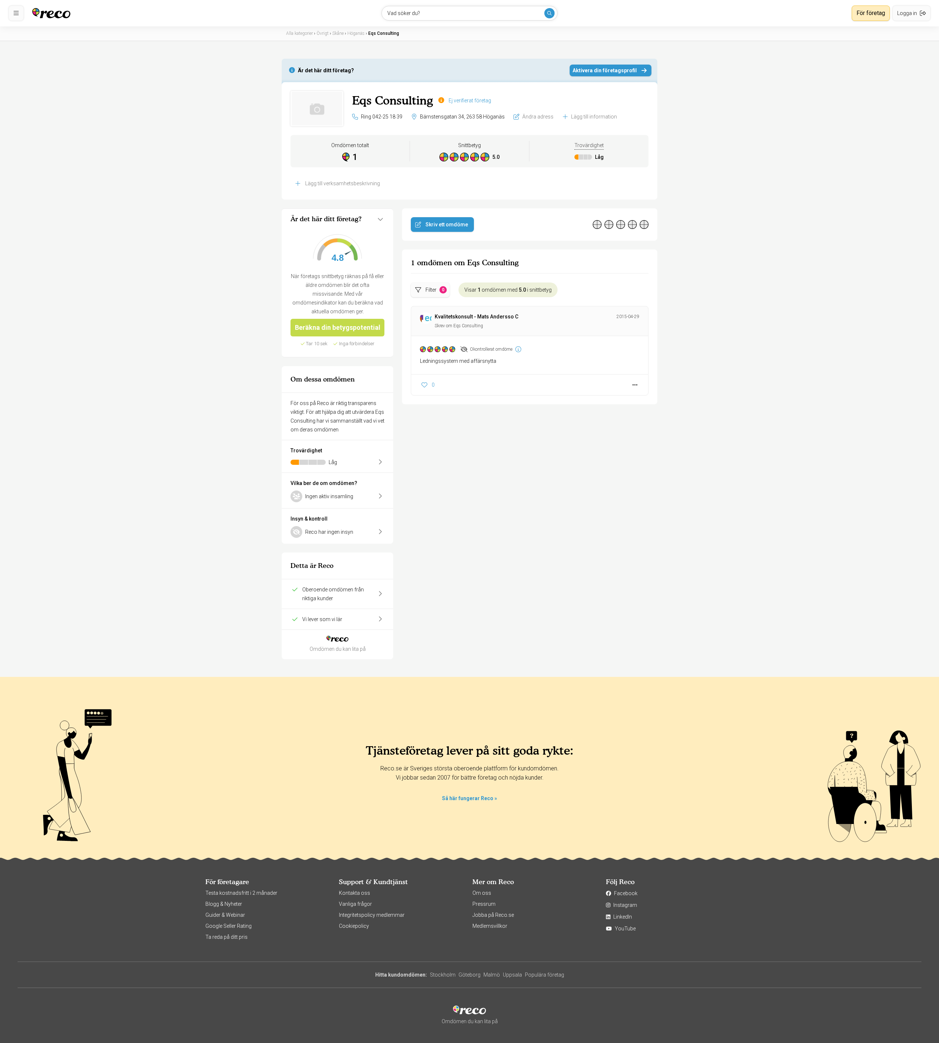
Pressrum (484, 904)
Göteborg (469, 975)
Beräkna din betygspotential (337, 327)
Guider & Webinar (225, 915)
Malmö (491, 975)
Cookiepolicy (354, 926)
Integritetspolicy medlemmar (372, 915)
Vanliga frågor (355, 904)
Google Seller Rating (228, 926)
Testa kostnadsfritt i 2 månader (241, 893)
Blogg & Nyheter (223, 904)
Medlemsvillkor (489, 926)
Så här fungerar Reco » (469, 798)
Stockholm (443, 975)
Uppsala (512, 975)
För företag (870, 13)
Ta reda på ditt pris (226, 937)
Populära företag (544, 975)
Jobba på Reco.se (493, 915)
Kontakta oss (354, 893)
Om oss (481, 893)
